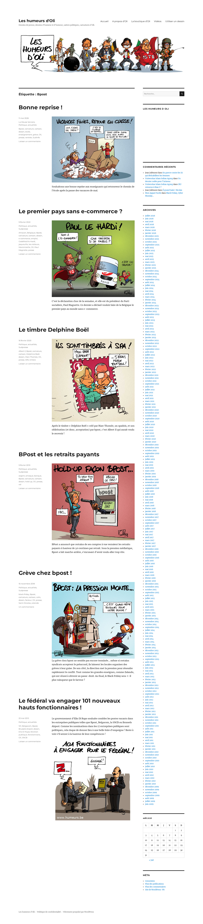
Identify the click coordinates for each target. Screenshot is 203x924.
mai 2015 (149, 604)
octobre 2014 (150, 624)
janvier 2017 (150, 546)
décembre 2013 (151, 650)
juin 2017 (149, 532)
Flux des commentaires (155, 887)
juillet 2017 (150, 529)
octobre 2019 (151, 450)
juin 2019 (149, 462)
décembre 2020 (152, 410)
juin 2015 (149, 601)
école (27, 132)
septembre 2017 (152, 523)
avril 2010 (149, 775)
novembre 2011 (151, 720)
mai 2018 (149, 500)
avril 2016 (149, 572)
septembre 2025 (152, 245)
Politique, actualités (28, 125)
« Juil (151, 860)
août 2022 (149, 352)
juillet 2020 (150, 424)
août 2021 (149, 387)
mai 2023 (149, 326)
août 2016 (149, 561)
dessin (21, 132)
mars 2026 (150, 227)
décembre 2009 (152, 787)
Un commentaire (26, 607)
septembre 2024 (152, 279)
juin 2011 (149, 734)
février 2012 (150, 711)
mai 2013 (149, 671)
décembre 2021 (151, 375)
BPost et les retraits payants (59, 454)
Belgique (31, 233)
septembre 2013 (152, 659)
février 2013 (150, 679)
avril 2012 (149, 705)
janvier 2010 (150, 784)
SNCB (24, 737)
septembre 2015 (152, 592)
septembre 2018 (152, 488)
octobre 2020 (151, 416)
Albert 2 (22, 351)
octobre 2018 (150, 485)
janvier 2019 (150, 476)
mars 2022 (150, 366)
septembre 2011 (152, 726)
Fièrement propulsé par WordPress (78, 912)
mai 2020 (149, 430)
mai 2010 (149, 772)
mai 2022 (149, 361)
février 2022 (150, 369)
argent (22, 476)
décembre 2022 (152, 340)
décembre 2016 (152, 549)
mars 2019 (149, 471)
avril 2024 (149, 294)
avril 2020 (149, 433)
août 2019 (149, 456)
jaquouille (23, 244)
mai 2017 (149, 534)
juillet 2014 (150, 630)
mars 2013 (149, 676)
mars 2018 (149, 505)
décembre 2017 (151, 514)
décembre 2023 (152, 305)
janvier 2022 (150, 372)
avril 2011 (149, 740)
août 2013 (149, 662)
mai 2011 (149, 737)
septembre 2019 (152, 453)
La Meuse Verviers (27, 122)
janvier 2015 (150, 616)
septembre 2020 (152, 418)
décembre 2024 (152, 271)
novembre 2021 (152, 378)
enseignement (25, 134)
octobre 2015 (150, 589)
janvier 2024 (150, 303)
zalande (35, 603)
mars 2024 (150, 297)
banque (37, 476)
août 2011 (149, 729)
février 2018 (150, 508)
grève (35, 134)
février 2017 (150, 543)
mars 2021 (149, 401)
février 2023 (150, 334)
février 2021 (150, 404)
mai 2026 (149, 221)
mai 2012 (149, 703)
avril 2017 (149, 537)
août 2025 (149, 247)
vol (20, 484)
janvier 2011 (150, 749)
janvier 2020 (150, 442)
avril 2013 (149, 674)
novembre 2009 (152, 789)
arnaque (29, 476)
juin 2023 (149, 323)
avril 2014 (149, 639)
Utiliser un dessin (174, 21)
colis (38, 597)
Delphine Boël (32, 354)
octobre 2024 (151, 276)
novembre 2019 (152, 447)
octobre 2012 (150, 691)
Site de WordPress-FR (154, 890)
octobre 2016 (151, 555)
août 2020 (149, 421)
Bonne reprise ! (40, 107)
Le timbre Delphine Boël (54, 329)
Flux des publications (154, 884)
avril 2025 (149, 259)
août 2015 (149, 595)
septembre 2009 (152, 795)
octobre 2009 (151, 792)
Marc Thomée (31, 357)
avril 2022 (149, 363)
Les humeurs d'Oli (37, 20)
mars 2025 (150, 262)
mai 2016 (149, 569)
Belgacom (26, 726)
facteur (28, 600)
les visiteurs (34, 244)
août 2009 (149, 798)
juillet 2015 (150, 598)
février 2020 (150, 439)
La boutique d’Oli (140, 21)
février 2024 (150, 300)
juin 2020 (149, 427)
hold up (28, 481)
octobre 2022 (151, 346)
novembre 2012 (152, 688)
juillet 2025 (150, 250)
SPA (27, 360)
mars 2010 (149, 778)
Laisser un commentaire (30, 141)
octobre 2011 (150, 723)
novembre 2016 (152, 552)
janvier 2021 (150, 407)
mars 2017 (149, 540)
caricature (29, 129)
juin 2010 (149, 769)
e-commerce (24, 238)
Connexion (150, 881)
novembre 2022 (152, 343)
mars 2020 (150, 436)
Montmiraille (24, 247)
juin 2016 (149, 566)
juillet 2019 (150, 459)
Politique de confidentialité (49, 912)
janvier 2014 (150, 647)
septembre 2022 (152, 349)
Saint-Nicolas (25, 603)
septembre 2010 (152, 760)
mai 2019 (149, 465)
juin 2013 (149, 668)
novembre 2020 (152, 413)
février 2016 (150, 578)
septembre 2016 (152, 558)
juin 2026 (149, 219)
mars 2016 (149, 575)
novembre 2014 (152, 621)
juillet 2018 (150, 494)
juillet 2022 (150, 355)
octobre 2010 (150, 758)
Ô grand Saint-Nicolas (172, 190)
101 (20, 726)
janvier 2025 (150, 268)
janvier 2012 (150, 714)
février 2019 (150, 474)
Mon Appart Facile (153, 193)
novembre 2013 (152, 653)
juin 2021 (149, 392)
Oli (40, 134)
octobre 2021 (150, 381)
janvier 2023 (150, 337)
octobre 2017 (150, 520)
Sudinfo (36, 137)
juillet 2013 (150, 665)
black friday (24, 594)
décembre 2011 (151, 717)
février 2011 (150, 746)
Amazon (22, 233)
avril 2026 (149, 224)
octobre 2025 (151, 242)
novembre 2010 (152, 755)
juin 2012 (149, 700)
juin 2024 (149, 288)
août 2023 (149, 317)
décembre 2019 (152, 445)
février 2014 (150, 645)
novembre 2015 (152, 587)
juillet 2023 (150, 320)
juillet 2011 (149, 732)
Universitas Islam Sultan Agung (159, 178)
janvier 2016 (150, 581)
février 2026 (150, 230)
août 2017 (149, 526)
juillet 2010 (150, 766)
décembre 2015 (151, 584)
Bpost (21, 129)
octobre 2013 (150, 656)
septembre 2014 (152, 627)
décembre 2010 (151, 752)
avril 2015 (149, 607)
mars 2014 (149, 642)
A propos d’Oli (119, 21)
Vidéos (157, 21)
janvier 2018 (150, 511)
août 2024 (149, 282)
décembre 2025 (152, 236)
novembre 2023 (152, 308)
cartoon (38, 129)
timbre (33, 360)
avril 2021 (149, 398)
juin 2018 (149, 497)
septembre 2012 (152, 694)
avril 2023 (149, 329)
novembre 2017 (152, 517)
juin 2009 (149, 804)
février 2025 (150, 265)
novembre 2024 (152, 274)
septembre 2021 (152, 384)
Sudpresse (23, 229)
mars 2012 (149, 708)
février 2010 (150, 781)
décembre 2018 (151, 479)
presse (21, 137)
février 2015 (150, 613)
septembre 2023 (152, 314)
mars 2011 (149, 743)
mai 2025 (149, 256)
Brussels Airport (26, 729)
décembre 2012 (151, 685)
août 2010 (149, 763)
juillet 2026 (150, 216)
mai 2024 (149, 291)
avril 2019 (149, 468)
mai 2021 (149, 395)
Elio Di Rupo (24, 732)
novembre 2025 (152, 239)
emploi (34, 238)
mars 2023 (149, 332)
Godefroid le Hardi (27, 241)
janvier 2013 (150, 682)
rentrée (28, 137)
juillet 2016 (150, 563)
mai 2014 (149, 636)
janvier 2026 (150, 233)
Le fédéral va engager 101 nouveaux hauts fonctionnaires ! (69, 704)
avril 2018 (149, 503)
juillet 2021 (150, 390)
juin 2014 (149, 633)
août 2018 (149, 491)
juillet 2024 (150, 285)
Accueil (104, 21)
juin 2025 (149, 253)
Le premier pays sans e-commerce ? (70, 211)
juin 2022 (149, 358)
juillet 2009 (150, 801)
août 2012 (149, 697)
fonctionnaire (34, 735)
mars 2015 (149, 610)
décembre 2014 (151, 618)
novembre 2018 (152, 482)
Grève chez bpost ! (45, 572)
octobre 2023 (151, 311)
